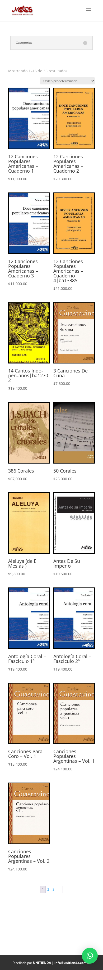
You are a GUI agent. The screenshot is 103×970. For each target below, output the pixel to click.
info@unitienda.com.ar (72, 962)
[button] (90, 956)
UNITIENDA (42, 962)
